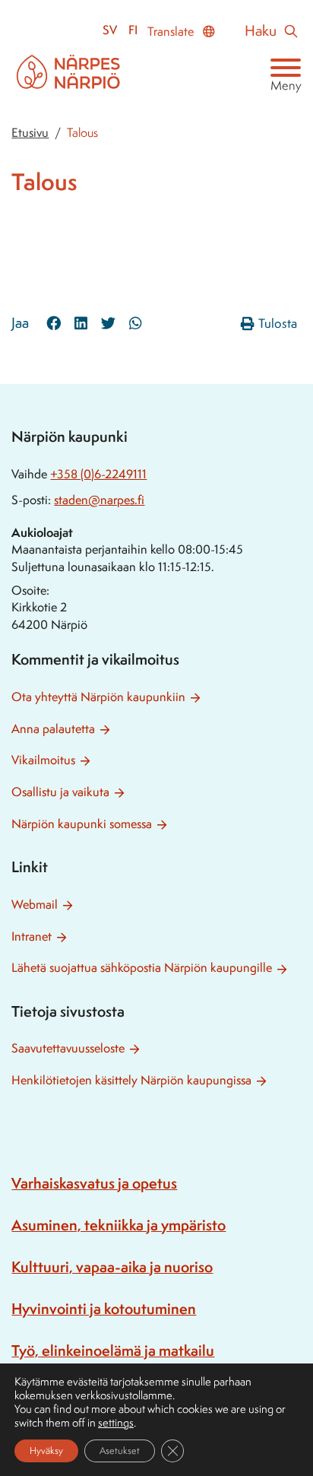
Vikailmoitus (43, 760)
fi (133, 30)
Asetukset (120, 1450)
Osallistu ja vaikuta (60, 792)
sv (110, 30)
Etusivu (30, 133)
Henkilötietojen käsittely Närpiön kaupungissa (131, 1080)
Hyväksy (46, 1450)
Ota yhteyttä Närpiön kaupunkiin (98, 697)
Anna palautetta (53, 729)
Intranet (31, 936)
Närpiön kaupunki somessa (81, 824)
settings (116, 1423)
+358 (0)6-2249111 (98, 474)
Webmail (34, 905)
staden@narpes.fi (99, 500)
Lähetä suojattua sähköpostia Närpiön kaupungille (141, 968)
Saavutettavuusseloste (68, 1048)
